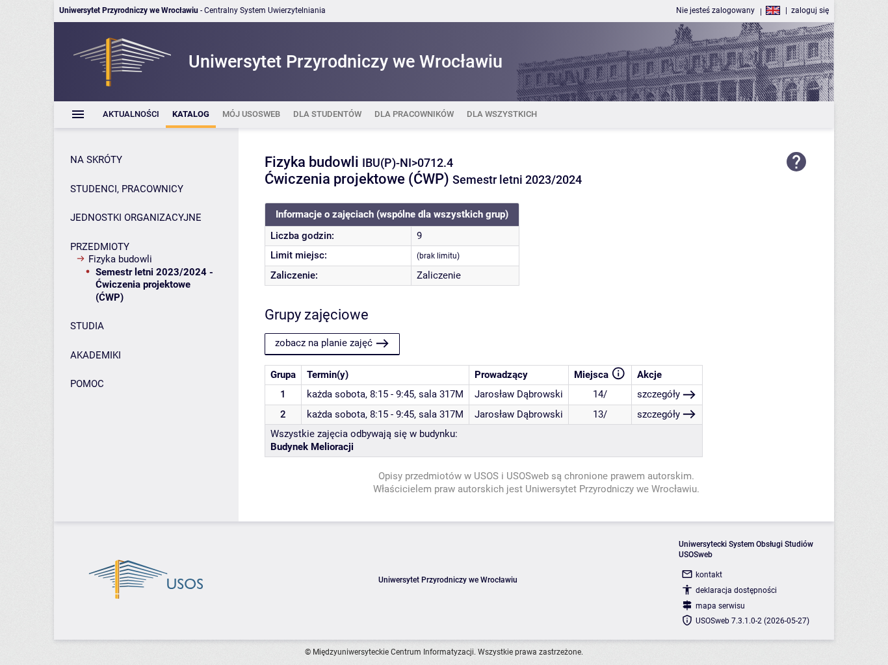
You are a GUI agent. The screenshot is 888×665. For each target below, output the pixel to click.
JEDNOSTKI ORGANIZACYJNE (136, 217)
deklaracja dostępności (736, 590)
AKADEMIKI (95, 355)
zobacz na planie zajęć (323, 343)
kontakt (709, 574)
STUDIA (87, 326)
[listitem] (131, 114)
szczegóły (658, 394)
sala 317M (441, 394)
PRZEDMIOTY (99, 247)
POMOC (87, 384)
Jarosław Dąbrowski (519, 394)
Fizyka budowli (120, 259)
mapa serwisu (720, 605)
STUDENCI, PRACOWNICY (126, 189)
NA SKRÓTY (96, 160)
